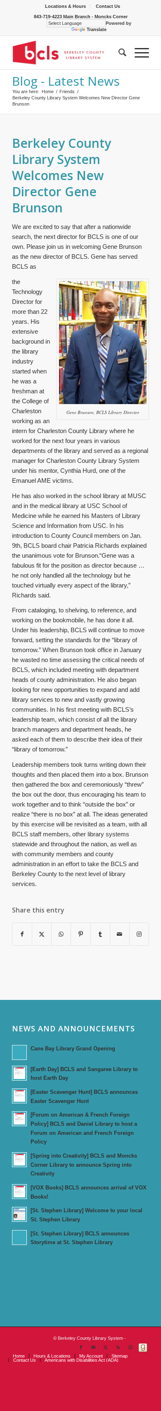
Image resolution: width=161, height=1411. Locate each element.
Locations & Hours (65, 6)
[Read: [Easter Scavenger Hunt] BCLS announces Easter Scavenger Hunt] (19, 1095)
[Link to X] (105, 1347)
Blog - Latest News (66, 80)
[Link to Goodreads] (143, 1347)
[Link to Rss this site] (118, 1347)
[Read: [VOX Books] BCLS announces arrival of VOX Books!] (19, 1191)
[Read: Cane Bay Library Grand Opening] (19, 1052)
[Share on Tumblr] (100, 934)
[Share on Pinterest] (80, 934)
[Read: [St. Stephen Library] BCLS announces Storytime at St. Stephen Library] (19, 1237)
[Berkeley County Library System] (66, 52)
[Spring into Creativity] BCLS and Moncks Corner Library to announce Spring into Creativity (84, 1165)
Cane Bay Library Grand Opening (73, 1048)
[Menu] (137, 52)
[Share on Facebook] (22, 934)
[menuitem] (65, 6)
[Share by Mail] (119, 934)
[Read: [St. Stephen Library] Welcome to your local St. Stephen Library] (19, 1214)
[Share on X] (41, 934)
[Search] (118, 52)
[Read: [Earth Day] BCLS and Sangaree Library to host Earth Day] (19, 1073)
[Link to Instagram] (139, 934)
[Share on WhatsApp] (61, 934)
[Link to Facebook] (81, 1347)
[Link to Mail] (93, 1347)
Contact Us (108, 6)
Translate (97, 29)
